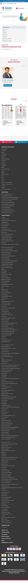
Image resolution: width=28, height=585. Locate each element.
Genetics (3, 299)
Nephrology (4, 376)
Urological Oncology (6, 512)
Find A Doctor (4, 527)
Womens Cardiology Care (7, 522)
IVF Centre (4, 338)
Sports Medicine (5, 493)
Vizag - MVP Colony (5, 169)
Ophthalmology (5, 395)
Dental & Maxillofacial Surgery (7, 267)
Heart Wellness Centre (6, 313)
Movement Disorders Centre (7, 370)
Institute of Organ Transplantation (8, 204)
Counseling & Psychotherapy (7, 264)
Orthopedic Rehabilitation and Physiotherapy (10, 407)
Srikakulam (4, 155)
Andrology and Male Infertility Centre (9, 220)
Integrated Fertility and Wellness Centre (9, 323)
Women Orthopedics (6, 520)
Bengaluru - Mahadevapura (7, 182)
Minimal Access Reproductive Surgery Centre (10, 365)
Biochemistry (4, 227)
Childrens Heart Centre (6, 254)
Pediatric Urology (5, 448)
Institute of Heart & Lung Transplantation (10, 199)
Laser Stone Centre (5, 351)
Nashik (3, 172)
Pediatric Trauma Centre (6, 447)
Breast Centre (4, 232)
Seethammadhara (5, 174)
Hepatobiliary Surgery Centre (7, 314)
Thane (3, 179)
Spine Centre (4, 490)
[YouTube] (17, 549)
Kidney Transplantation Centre (8, 344)
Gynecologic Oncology (6, 302)
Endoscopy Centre (5, 286)
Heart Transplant (5, 309)
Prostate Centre (5, 464)
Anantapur (4, 160)
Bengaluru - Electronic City (7, 184)
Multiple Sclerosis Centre (6, 371)
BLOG (3, 540)
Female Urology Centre (6, 292)
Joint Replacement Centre (7, 339)
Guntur (3, 175)
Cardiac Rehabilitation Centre (7, 240)
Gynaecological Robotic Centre (8, 301)
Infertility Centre (5, 321)
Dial (7, 1)
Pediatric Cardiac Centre (6, 420)
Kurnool (3, 162)
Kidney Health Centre (6, 341)
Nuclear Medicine (5, 391)
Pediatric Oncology (5, 433)
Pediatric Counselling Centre (7, 423)
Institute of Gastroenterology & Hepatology (10, 197)
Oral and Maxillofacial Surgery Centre (9, 396)
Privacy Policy (5, 532)
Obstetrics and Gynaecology (7, 393)
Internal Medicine (5, 326)
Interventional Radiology (6, 334)
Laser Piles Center (5, 349)
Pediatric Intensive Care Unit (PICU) (9, 428)
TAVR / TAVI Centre (5, 502)
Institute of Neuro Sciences (7, 200)
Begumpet (4, 164)
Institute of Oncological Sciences (8, 202)
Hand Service (4, 306)
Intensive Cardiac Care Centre (7, 324)
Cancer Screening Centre (6, 235)
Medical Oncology (5, 361)
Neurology (4, 385)
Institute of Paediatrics (6, 207)
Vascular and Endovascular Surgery (8, 517)
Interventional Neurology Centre (8, 331)
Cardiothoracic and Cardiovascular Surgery (10, 244)
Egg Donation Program (6, 279)
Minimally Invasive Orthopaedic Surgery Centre (11, 368)
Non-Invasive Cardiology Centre (8, 390)
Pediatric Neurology (5, 430)
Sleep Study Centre (5, 485)
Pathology (4, 418)
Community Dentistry (6, 259)
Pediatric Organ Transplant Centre (8, 437)
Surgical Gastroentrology (6, 497)
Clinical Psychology (5, 257)
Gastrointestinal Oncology (7, 296)
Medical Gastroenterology (7, 359)
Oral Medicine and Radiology (7, 398)
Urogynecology (5, 510)
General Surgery (5, 297)
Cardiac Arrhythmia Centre (7, 237)
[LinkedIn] (20, 549)
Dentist (3, 269)
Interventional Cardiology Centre (8, 328)
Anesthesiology (5, 222)
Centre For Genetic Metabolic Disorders (9, 250)
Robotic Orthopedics (6, 482)
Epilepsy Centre (5, 289)
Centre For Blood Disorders (7, 249)
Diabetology (4, 272)
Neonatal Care (4, 373)
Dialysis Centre (4, 276)
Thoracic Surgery (5, 505)
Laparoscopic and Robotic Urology (8, 348)
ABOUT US (4, 530)
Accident (3, 217)
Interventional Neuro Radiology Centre (9, 329)
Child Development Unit (6, 252)
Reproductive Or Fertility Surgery (8, 477)
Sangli (3, 177)
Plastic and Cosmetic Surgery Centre (9, 459)
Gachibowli (4, 165)
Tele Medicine (4, 503)
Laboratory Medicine (6, 346)
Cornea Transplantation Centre (8, 262)
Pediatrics (3, 452)
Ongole (3, 157)
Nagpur (3, 167)
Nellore (3, 152)
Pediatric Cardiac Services (7, 422)
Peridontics (4, 455)
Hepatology (4, 316)
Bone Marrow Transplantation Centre (9, 230)
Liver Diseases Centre (6, 354)
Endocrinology (4, 282)
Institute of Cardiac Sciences (7, 194)
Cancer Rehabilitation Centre (7, 234)
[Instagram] (14, 549)
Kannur (3, 170)
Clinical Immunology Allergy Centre (9, 255)
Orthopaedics (4, 403)
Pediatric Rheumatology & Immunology (9, 443)
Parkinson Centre (5, 417)
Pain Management (5, 412)
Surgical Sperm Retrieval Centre (8, 500)
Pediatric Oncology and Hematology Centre (10, 435)
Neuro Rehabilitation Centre (7, 381)
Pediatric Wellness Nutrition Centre (8, 450)
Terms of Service (6, 538)
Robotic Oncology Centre (7, 480)
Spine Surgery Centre (6, 492)
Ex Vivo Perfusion (5, 291)
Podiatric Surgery (5, 460)
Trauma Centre (4, 508)
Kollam (3, 180)
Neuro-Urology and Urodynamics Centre (10, 383)
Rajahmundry (4, 153)
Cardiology (4, 242)
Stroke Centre (4, 495)
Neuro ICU (4, 380)
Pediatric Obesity (5, 432)
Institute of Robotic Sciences (7, 212)
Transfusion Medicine (6, 507)
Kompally (3, 185)
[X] (11, 549)
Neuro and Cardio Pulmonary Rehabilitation (10, 378)
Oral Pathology (4, 400)
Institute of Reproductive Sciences (8, 210)
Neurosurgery (4, 388)
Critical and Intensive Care (7, 265)
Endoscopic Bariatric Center (7, 284)
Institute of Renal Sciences (7, 209)
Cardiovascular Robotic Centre (8, 247)
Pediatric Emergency (6, 425)
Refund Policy (5, 536)
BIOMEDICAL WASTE (7, 542)
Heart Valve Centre (5, 311)
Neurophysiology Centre (6, 386)
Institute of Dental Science (7, 195)
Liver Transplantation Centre (7, 356)
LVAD (3, 358)
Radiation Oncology (5, 470)
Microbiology (4, 363)
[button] (11, 4)
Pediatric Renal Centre (6, 442)
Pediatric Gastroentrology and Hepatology (10, 427)
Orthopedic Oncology (6, 405)
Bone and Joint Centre (6, 229)
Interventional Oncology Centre (8, 333)
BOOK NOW (7, 85)
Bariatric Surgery (5, 225)
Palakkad (3, 187)
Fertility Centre (4, 294)
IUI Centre (4, 336)
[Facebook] (8, 549)
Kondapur (4, 150)
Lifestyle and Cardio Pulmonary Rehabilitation (11, 353)
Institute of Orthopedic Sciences (8, 205)
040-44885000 (21, 8)
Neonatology (4, 375)
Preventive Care (5, 462)
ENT (2, 287)
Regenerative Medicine (6, 475)
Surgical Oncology (5, 498)
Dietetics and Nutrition (6, 277)
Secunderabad (4, 148)
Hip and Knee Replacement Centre (8, 318)
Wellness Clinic (4, 519)
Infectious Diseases (5, 319)
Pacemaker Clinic (5, 408)
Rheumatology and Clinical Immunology (10, 479)
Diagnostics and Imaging (6, 274)
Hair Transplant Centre (6, 304)
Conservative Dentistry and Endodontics (9, 260)
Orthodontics (4, 402)
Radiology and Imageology (7, 472)
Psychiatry (4, 467)
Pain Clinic (4, 410)
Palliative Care (4, 413)
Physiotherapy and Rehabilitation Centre (10, 457)
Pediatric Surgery (5, 445)
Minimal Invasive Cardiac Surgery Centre (9, 366)
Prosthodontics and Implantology (8, 465)
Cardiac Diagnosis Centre (6, 239)
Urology (3, 515)
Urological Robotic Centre (7, 514)
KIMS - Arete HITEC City (6, 189)
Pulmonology (4, 469)
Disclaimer (4, 534)
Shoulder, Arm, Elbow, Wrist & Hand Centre (10, 484)
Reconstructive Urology (6, 474)
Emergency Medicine (6, 281)
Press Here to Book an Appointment (19, 1)
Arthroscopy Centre (5, 224)
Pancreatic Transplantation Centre (8, 415)
